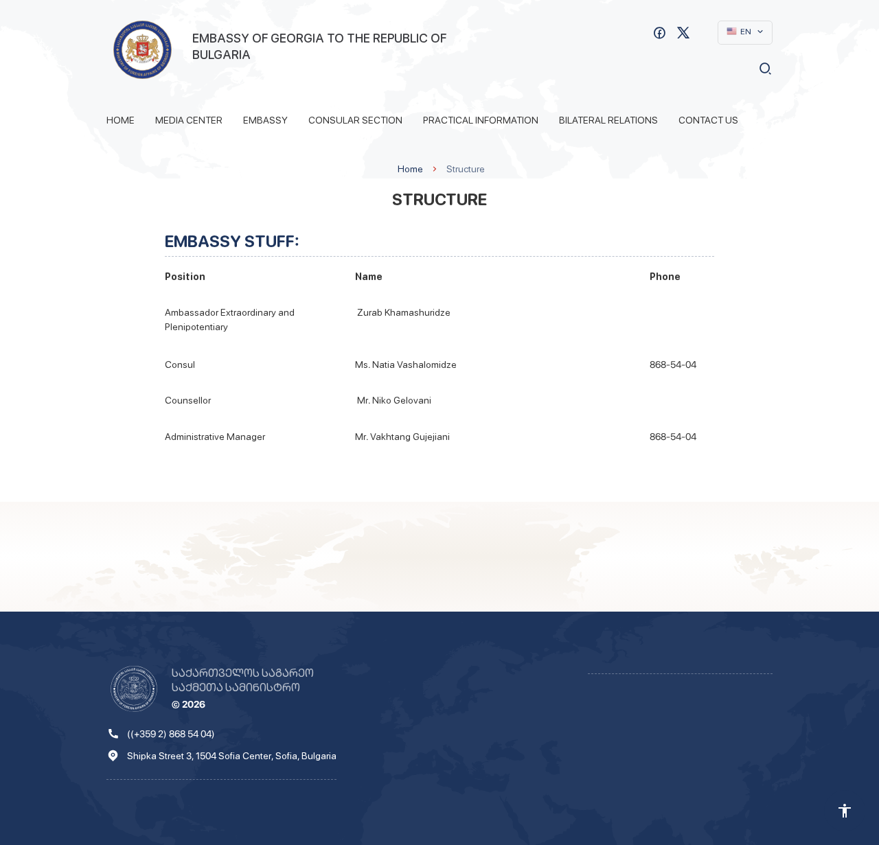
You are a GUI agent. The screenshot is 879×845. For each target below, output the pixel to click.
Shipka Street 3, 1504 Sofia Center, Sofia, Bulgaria (231, 755)
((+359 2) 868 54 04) (171, 733)
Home (120, 120)
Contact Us (708, 120)
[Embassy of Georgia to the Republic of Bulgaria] (142, 50)
